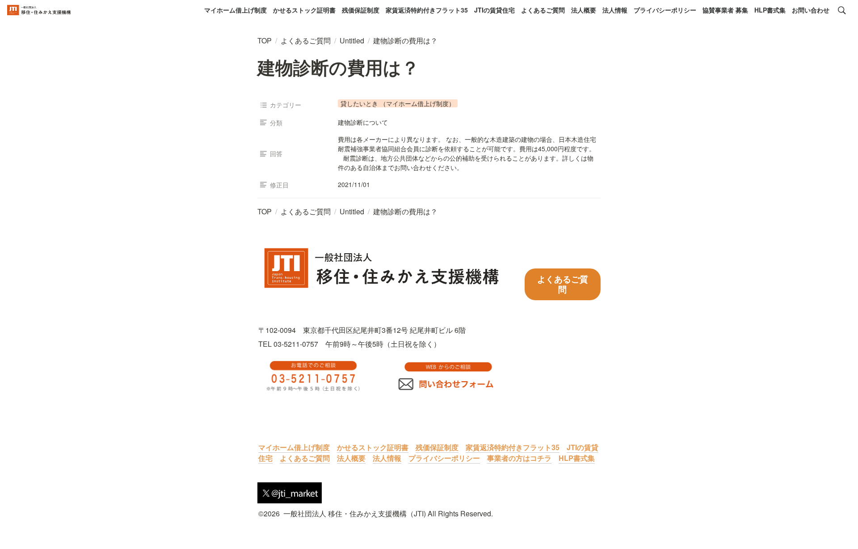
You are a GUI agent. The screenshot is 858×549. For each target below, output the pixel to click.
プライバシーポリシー (665, 9)
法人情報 (614, 9)
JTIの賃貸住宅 (494, 9)
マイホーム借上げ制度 (235, 9)
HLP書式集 (770, 9)
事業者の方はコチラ (519, 458)
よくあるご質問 (543, 9)
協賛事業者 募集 (725, 9)
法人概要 (583, 9)
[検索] (842, 10)
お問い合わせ (810, 9)
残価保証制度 (360, 9)
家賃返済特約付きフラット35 (427, 9)
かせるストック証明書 (304, 9)
